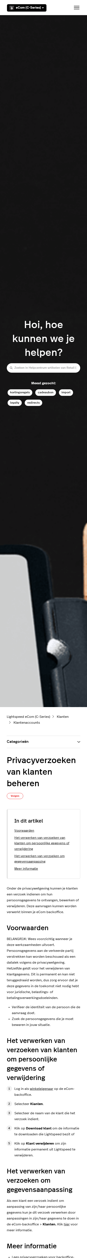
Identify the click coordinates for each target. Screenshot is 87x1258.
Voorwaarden (24, 830)
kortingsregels (20, 392)
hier (67, 1224)
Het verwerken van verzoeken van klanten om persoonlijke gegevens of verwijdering (41, 843)
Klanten (63, 716)
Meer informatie (26, 868)
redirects (33, 402)
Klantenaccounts (27, 722)
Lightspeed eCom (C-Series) (28, 716)
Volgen (15, 796)
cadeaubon (45, 392)
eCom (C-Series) (28, 7)
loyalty (14, 402)
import (66, 392)
